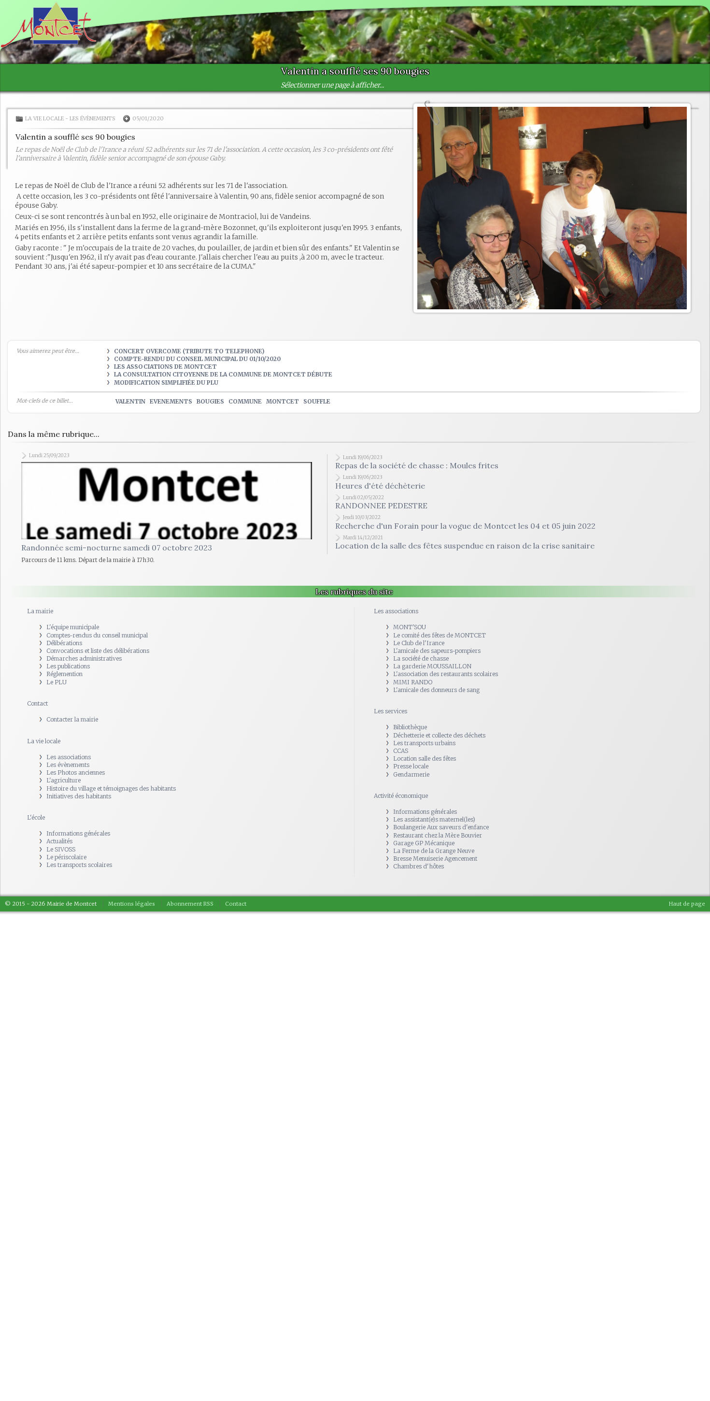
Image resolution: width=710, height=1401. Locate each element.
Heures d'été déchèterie (380, 486)
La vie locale (44, 118)
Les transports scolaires (79, 849)
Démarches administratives (84, 643)
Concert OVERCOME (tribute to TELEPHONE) (189, 351)
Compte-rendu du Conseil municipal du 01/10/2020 (197, 358)
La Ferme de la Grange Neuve (433, 835)
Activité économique (401, 780)
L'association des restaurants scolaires (445, 658)
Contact (37, 688)
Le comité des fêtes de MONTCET (439, 619)
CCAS (400, 735)
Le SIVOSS (60, 833)
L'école (36, 802)
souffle (316, 401)
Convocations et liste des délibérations (97, 635)
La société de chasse (421, 643)
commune (245, 401)
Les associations (68, 741)
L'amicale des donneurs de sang (436, 674)
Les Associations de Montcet (165, 366)
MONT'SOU (409, 611)
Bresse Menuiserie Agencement (435, 843)
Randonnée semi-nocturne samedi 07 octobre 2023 (116, 509)
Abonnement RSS (190, 888)
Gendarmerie (411, 758)
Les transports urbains (424, 727)
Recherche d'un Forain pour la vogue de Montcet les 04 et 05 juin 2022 (465, 526)
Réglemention (64, 658)
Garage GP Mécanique (423, 827)
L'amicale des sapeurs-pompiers (437, 635)
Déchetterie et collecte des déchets (439, 719)
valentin (130, 401)
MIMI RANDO (412, 666)
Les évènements (92, 118)
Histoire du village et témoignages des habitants (111, 772)
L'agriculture (63, 764)
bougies (210, 401)
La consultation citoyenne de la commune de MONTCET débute (223, 374)
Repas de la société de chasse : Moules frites (416, 465)
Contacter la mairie (72, 704)
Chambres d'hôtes (418, 850)
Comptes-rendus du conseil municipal (97, 619)
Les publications (68, 650)
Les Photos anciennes (75, 757)
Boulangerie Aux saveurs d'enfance (441, 811)
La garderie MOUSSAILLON (432, 650)
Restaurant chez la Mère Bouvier (437, 819)
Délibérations (64, 627)
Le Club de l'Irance (418, 627)
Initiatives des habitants (78, 780)
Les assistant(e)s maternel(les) (434, 804)
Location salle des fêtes (424, 743)
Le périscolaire (66, 841)
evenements (171, 401)
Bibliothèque (410, 711)
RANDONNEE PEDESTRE (381, 505)
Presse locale (410, 750)
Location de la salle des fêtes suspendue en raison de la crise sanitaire (465, 545)
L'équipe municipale (72, 611)
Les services (390, 695)
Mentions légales (131, 888)
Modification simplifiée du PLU (166, 382)
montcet (282, 401)
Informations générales (78, 818)
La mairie (40, 595)
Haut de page (687, 888)
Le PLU (56, 666)
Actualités (59, 825)
